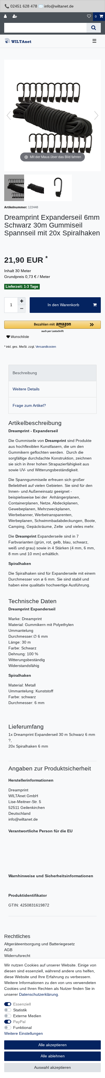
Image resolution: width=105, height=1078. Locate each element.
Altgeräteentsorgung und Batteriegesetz (39, 944)
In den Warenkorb (63, 305)
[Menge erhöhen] (21, 301)
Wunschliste (19, 337)
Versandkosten (46, 346)
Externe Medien (27, 1016)
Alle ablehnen (53, 1056)
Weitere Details (26, 389)
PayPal (19, 1021)
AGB (8, 950)
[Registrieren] (15, 16)
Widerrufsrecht (17, 955)
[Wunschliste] (89, 16)
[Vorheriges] (8, 115)
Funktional (22, 1027)
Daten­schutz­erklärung (38, 994)
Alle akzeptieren (52, 1045)
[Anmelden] (6, 16)
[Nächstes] (96, 115)
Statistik (20, 1010)
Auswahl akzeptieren (52, 1067)
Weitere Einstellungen (23, 1033)
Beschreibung (25, 373)
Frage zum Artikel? (29, 405)
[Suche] (94, 28)
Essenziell (22, 1004)
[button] (52, 327)
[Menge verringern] (21, 309)
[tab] (52, 373)
